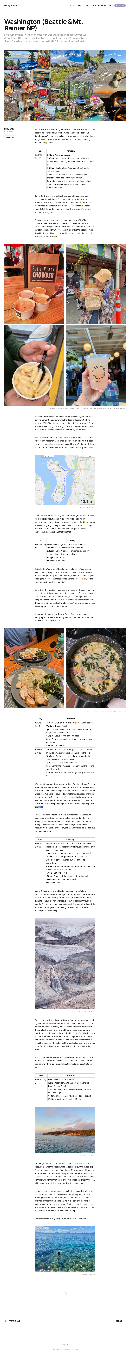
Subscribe (120, 5)
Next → (121, 1321)
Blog (87, 5)
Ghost (76, 1350)
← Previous (12, 1321)
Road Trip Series (99, 5)
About (80, 5)
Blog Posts (10, 137)
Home (72, 5)
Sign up (65, 1345)
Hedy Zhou (10, 5)
